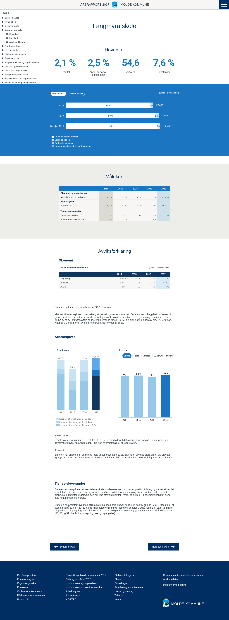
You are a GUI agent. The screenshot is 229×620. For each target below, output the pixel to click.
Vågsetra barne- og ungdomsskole (22, 62)
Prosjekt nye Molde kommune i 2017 (86, 575)
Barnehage (120, 583)
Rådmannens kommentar (31, 595)
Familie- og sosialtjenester (129, 587)
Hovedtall (14, 34)
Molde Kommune (135, 4)
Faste (136, 356)
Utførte (127, 356)
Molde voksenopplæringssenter (20, 82)
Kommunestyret (25, 579)
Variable (146, 356)
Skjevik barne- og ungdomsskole (21, 78)
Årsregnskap (73, 595)
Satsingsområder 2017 (78, 579)
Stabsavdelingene (124, 575)
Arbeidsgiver (73, 591)
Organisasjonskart (27, 583)
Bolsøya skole (12, 58)
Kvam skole (10, 22)
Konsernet (23, 587)
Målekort (13, 38)
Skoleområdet (12, 18)
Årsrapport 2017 (94, 4)
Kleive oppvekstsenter (16, 54)
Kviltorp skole (11, 50)
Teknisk (118, 595)
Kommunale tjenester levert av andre (183, 575)
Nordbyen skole (12, 46)
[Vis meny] (224, 4)
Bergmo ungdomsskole (16, 74)
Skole (6, 13)
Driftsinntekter (76, 94)
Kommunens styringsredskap (82, 583)
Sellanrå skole (12, 26)
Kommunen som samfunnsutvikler (84, 587)
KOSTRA (71, 599)
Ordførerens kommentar (30, 591)
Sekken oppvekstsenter (16, 66)
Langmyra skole (13, 30)
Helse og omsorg (123, 591)
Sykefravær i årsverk (163, 356)
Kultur (117, 599)
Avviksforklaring (17, 42)
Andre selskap (171, 579)
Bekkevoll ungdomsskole (17, 70)
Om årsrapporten (26, 575)
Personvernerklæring (174, 585)
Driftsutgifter (58, 94)
